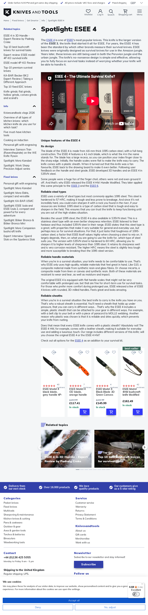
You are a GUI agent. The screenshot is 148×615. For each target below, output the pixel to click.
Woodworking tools (14, 542)
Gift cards (80, 534)
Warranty (80, 506)
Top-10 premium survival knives (18, 69)
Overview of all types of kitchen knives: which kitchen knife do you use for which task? (20, 122)
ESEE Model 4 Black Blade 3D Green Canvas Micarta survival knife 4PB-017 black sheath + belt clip (106, 392)
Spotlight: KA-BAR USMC (19, 201)
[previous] (47, 447)
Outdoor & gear (12, 526)
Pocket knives (11, 502)
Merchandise (82, 538)
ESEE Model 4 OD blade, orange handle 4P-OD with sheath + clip (78, 392)
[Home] (31, 10)
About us (80, 530)
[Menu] (142, 585)
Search (111, 14)
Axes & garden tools (15, 530)
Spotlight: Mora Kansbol (17, 160)
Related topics (12, 29)
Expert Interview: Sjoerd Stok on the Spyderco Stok (19, 237)
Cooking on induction (16, 140)
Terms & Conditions (86, 518)
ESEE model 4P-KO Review (20, 62)
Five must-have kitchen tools (17, 133)
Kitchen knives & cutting (17, 518)
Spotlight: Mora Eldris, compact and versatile (16, 194)
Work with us (82, 542)
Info (43, 20)
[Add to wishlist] (87, 352)
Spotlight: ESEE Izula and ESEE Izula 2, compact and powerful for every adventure (19, 210)
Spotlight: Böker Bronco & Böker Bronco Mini (19, 222)
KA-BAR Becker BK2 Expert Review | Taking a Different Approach (18, 79)
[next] (138, 447)
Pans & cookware (13, 522)
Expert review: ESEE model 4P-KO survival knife (19, 56)
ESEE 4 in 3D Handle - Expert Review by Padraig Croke (19, 39)
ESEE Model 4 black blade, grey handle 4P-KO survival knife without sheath (52, 392)
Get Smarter (32, 20)
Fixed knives (18, 20)
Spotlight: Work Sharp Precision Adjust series (17, 167)
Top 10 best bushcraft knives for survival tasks (18, 48)
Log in (100, 14)
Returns (79, 510)
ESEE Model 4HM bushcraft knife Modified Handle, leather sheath (132, 392)
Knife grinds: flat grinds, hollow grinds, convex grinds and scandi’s (20, 95)
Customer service (84, 502)
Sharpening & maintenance (19, 514)
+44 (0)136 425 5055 (17, 557)
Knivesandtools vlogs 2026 (19, 112)
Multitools (9, 510)
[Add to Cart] (85, 412)
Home (6, 20)
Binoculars (9, 538)
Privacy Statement (85, 514)
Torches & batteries (14, 534)
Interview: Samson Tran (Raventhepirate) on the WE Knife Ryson (20, 153)
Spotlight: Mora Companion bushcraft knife (20, 230)
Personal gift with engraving (20, 144)
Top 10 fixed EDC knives (18, 86)
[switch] (136, 594)
